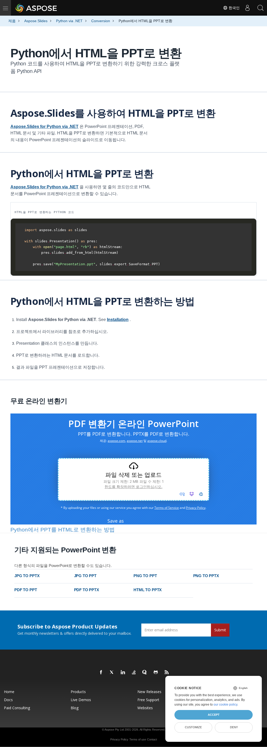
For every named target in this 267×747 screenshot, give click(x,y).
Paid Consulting (17, 707)
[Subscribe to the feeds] (166, 672)
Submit (220, 629)
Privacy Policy (119, 739)
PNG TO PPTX (206, 575)
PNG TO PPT (145, 575)
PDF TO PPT (25, 590)
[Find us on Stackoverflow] (134, 672)
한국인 (234, 8)
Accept (214, 714)
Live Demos (81, 699)
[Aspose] (36, 7)
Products (78, 691)
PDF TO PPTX (86, 590)
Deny (234, 727)
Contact (152, 739)
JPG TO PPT (85, 575)
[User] (247, 8)
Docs (8, 699)
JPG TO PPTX (26, 575)
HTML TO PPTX (148, 590)
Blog (74, 707)
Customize (193, 727)
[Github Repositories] (156, 672)
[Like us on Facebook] (101, 672)
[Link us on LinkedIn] (123, 672)
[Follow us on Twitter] (112, 672)
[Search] (260, 8)
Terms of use (137, 739)
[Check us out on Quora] (145, 672)
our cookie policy (225, 704)
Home (9, 691)
